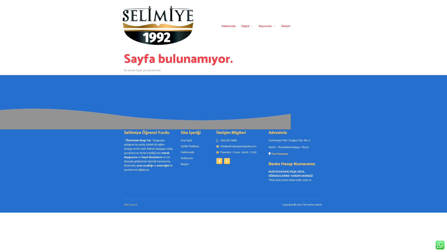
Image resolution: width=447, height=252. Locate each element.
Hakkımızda (228, 26)
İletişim (285, 26)
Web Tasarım (130, 205)
